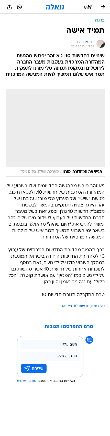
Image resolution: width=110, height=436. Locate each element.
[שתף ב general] (9, 7)
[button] (88, 7)
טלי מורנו (98, 306)
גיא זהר (66, 306)
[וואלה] (55, 6)
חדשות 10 (81, 306)
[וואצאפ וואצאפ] (19, 6)
